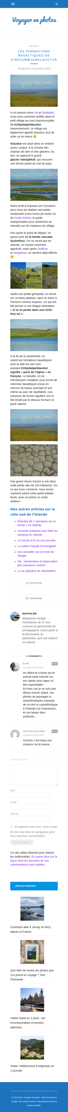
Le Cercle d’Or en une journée (36, 540)
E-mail (14, 802)
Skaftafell (48, 112)
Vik (36, 112)
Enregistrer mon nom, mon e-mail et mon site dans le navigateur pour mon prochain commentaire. (33, 831)
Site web (14, 814)
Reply (55, 663)
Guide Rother (22, 217)
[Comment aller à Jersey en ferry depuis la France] (32, 909)
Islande (34, 46)
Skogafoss (20, 252)
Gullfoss (42, 248)
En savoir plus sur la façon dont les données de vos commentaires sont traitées (33, 860)
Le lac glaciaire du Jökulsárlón (36, 571)
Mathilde (36, 598)
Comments (34, 582)
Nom (13, 790)
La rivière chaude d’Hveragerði (36, 546)
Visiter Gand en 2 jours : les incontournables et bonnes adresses (27, 1023)
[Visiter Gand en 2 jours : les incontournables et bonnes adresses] (32, 1000)
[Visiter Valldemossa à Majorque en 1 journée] (32, 1048)
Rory (26, 663)
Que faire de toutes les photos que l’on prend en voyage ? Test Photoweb (32, 975)
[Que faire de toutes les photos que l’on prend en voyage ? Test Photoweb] (32, 952)
